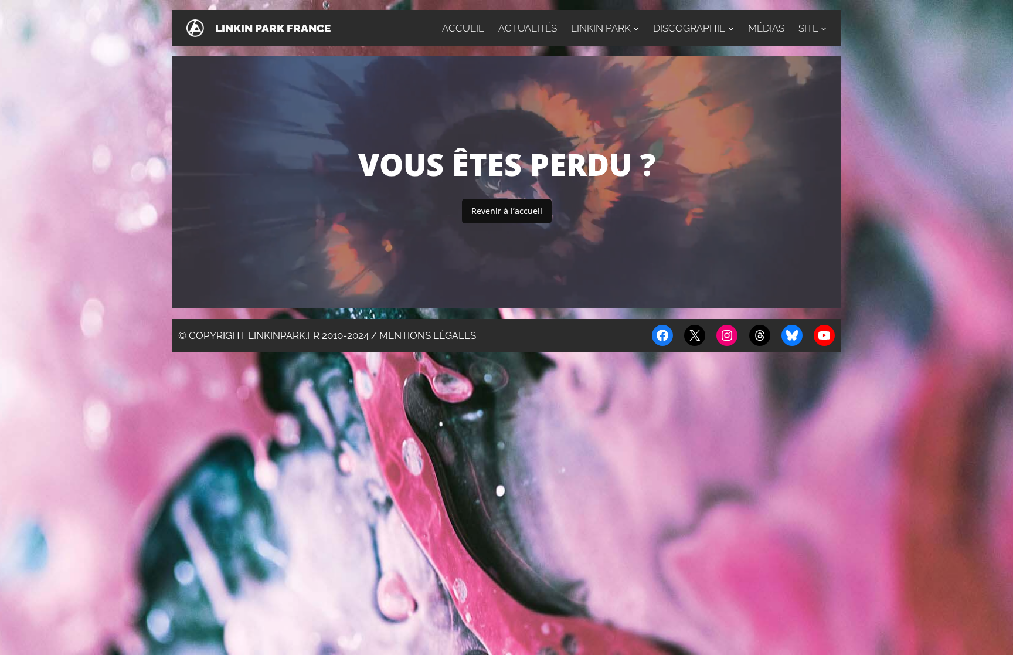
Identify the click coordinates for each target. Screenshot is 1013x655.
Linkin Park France (273, 28)
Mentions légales (427, 335)
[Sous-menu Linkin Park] (636, 28)
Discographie (689, 28)
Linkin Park (601, 28)
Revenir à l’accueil (506, 210)
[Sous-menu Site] (824, 28)
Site (808, 28)
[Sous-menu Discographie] (731, 28)
